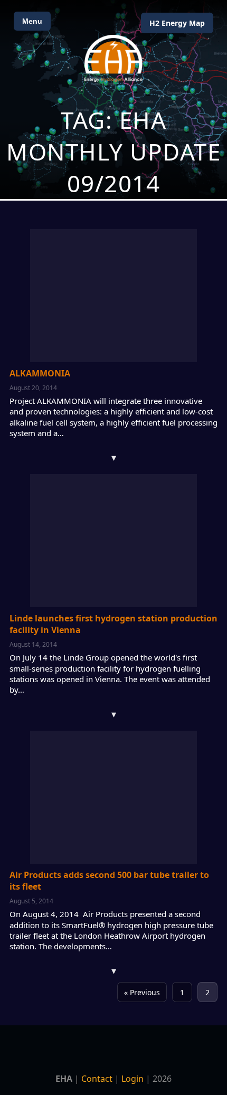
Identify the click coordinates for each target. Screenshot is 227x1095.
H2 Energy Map (177, 23)
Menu (32, 21)
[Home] (113, 58)
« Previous (142, 992)
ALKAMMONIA (40, 373)
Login (132, 1078)
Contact (96, 1078)
